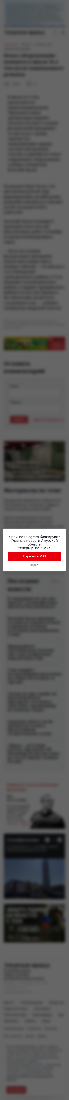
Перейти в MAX (34, 556)
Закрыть (34, 565)
